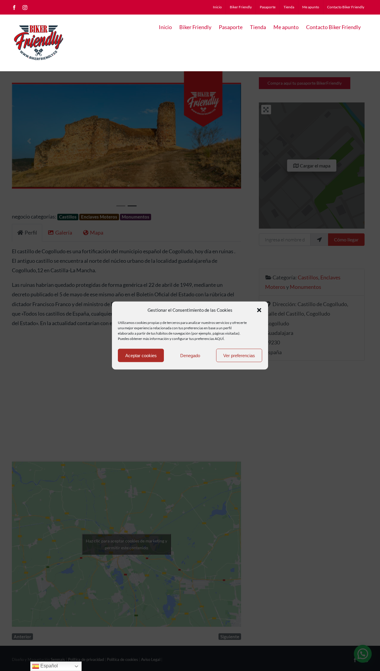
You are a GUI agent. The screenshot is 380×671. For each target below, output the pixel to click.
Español (48, 665)
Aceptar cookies (141, 355)
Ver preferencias (239, 355)
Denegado (190, 355)
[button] (259, 310)
